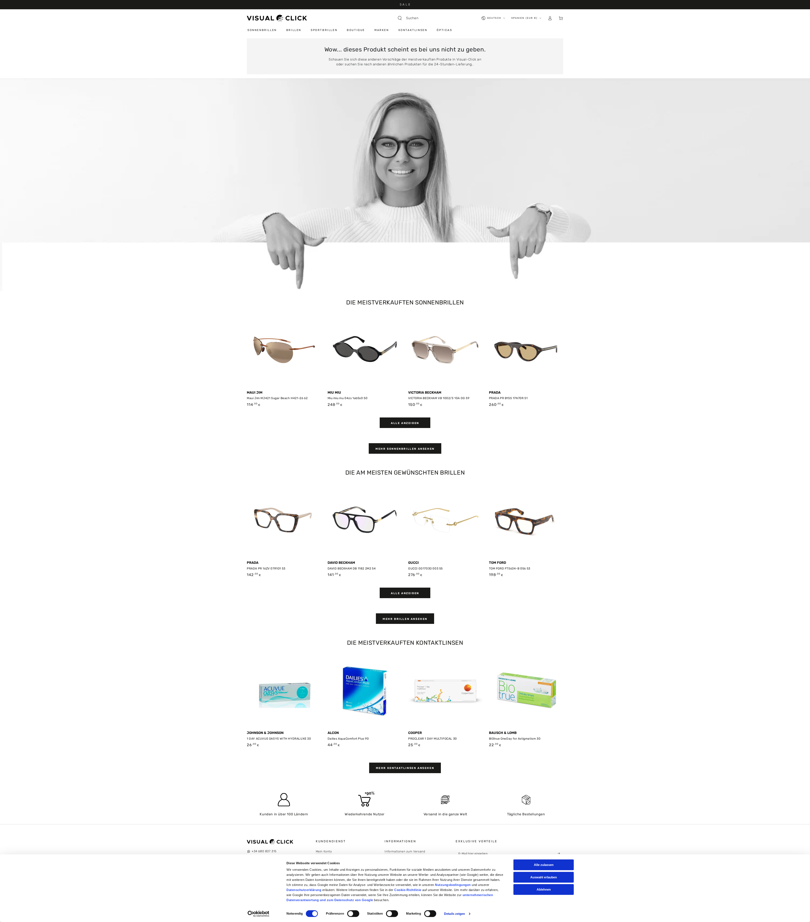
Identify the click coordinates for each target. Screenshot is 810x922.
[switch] (353, 913)
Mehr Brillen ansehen (405, 618)
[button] (410, 18)
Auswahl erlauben (543, 877)
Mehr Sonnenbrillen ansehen (405, 448)
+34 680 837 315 (264, 851)
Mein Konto (324, 851)
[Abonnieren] (560, 853)
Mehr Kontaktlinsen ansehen (405, 768)
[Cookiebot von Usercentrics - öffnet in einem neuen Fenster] (258, 914)
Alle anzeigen (405, 423)
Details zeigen (454, 913)
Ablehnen (544, 889)
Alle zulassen (544, 865)
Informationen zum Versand (405, 851)
